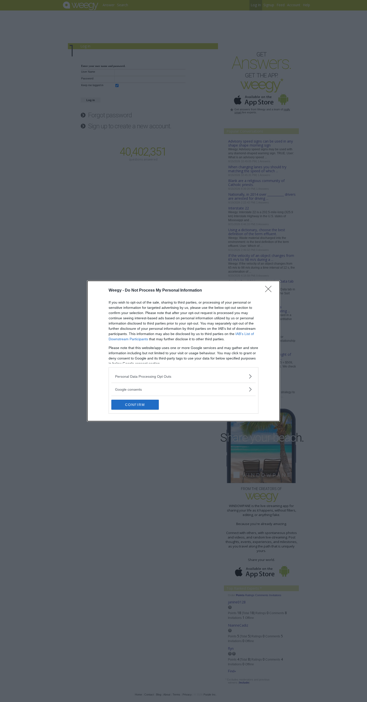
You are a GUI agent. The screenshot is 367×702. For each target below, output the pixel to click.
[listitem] (183, 376)
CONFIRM (135, 405)
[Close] (270, 290)
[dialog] (183, 351)
